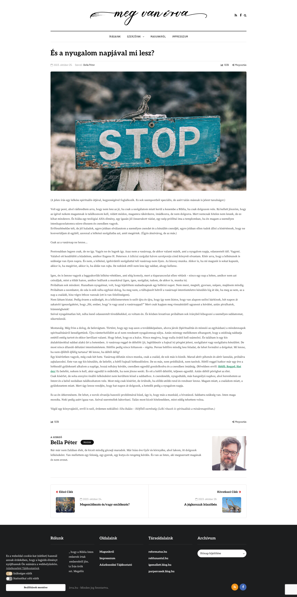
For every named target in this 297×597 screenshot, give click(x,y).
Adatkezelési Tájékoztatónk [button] (22, 568)
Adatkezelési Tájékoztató (116, 565)
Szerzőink (134, 36)
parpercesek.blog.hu (161, 571)
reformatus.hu (157, 552)
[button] (9, 574)
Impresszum (180, 36)
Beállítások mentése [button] (36, 587)
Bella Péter (89, 64)
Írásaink (115, 36)
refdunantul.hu (158, 558)
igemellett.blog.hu (159, 565)
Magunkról (158, 36)
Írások (87, 442)
